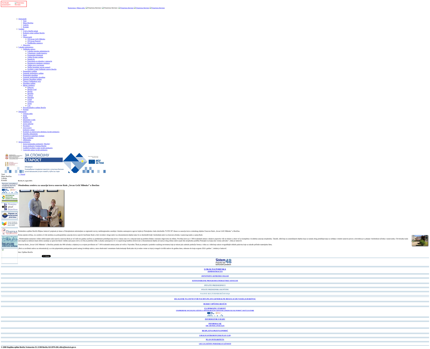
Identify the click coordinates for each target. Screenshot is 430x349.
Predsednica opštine (30, 71)
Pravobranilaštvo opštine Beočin (34, 108)
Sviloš (29, 99)
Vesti (24, 21)
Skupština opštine (29, 83)
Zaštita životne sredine (35, 57)
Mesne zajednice (29, 85)
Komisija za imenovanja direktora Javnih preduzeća (41, 132)
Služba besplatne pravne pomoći (38, 67)
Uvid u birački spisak (30, 31)
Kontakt (26, 27)
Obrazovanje (27, 37)
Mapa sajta (80, 8)
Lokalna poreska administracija (38, 51)
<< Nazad (21, 174)
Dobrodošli (22, 19)
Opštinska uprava (29, 49)
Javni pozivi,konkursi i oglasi (29, 129)
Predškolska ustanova (35, 43)
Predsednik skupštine (30, 75)
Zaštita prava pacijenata (35, 65)
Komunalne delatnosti (35, 55)
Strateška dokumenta (30, 134)
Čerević (30, 95)
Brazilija (30, 93)
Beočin (29, 91)
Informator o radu (29, 120)
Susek (29, 103)
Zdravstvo (26, 45)
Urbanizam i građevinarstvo (37, 53)
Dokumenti (22, 112)
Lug (28, 106)
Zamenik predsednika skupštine (34, 77)
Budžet (25, 118)
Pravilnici (26, 126)
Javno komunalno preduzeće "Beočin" (36, 144)
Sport (25, 35)
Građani (21, 29)
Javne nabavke (28, 124)
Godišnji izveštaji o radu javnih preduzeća (38, 148)
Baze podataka (28, 138)
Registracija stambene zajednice (38, 63)
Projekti (25, 110)
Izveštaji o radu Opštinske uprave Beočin (41, 69)
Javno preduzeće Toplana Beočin (34, 146)
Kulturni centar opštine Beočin (34, 33)
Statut (25, 116)
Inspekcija (31, 59)
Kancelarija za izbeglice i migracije (39, 61)
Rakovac (30, 87)
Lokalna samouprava (25, 47)
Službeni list (27, 122)
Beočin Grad (32, 89)
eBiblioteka (27, 140)
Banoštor (30, 97)
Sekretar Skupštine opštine (32, 79)
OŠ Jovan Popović (34, 41)
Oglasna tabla (28, 114)
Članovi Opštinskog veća (32, 81)
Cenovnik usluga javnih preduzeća (35, 150)
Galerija (26, 25)
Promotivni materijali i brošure (33, 136)
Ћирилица (72, 8)
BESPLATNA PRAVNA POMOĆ (215, 331)
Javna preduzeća (24, 142)
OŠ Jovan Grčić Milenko (36, 39)
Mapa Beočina (28, 23)
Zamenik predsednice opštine (33, 73)
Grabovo (30, 101)
